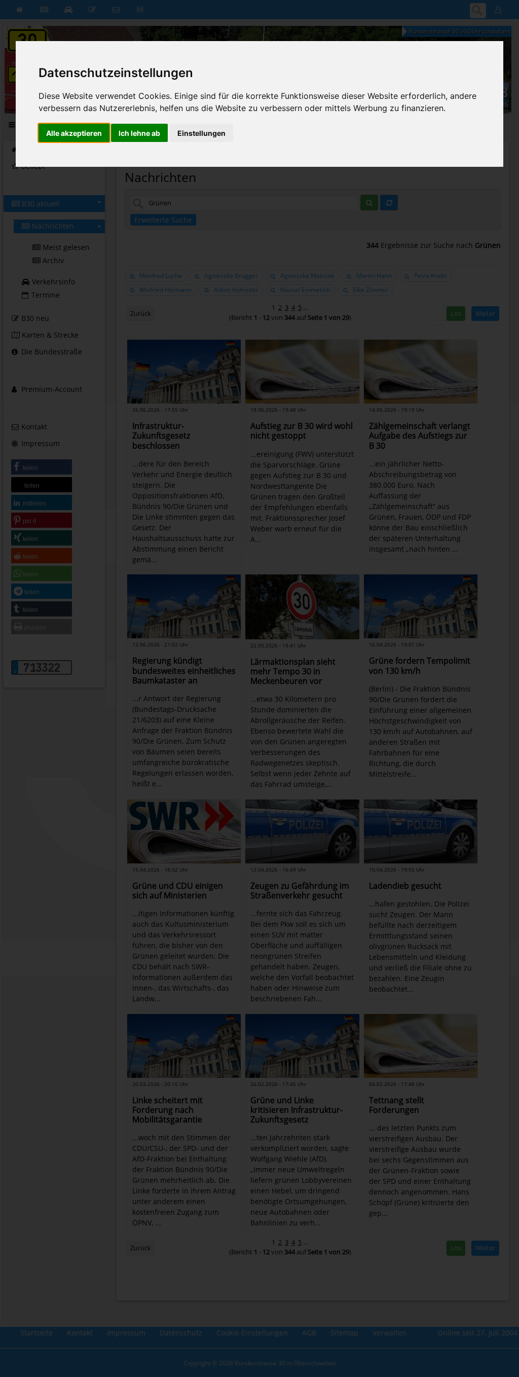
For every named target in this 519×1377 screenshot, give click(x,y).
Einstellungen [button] (201, 133)
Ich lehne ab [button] (139, 133)
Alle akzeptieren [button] (74, 133)
